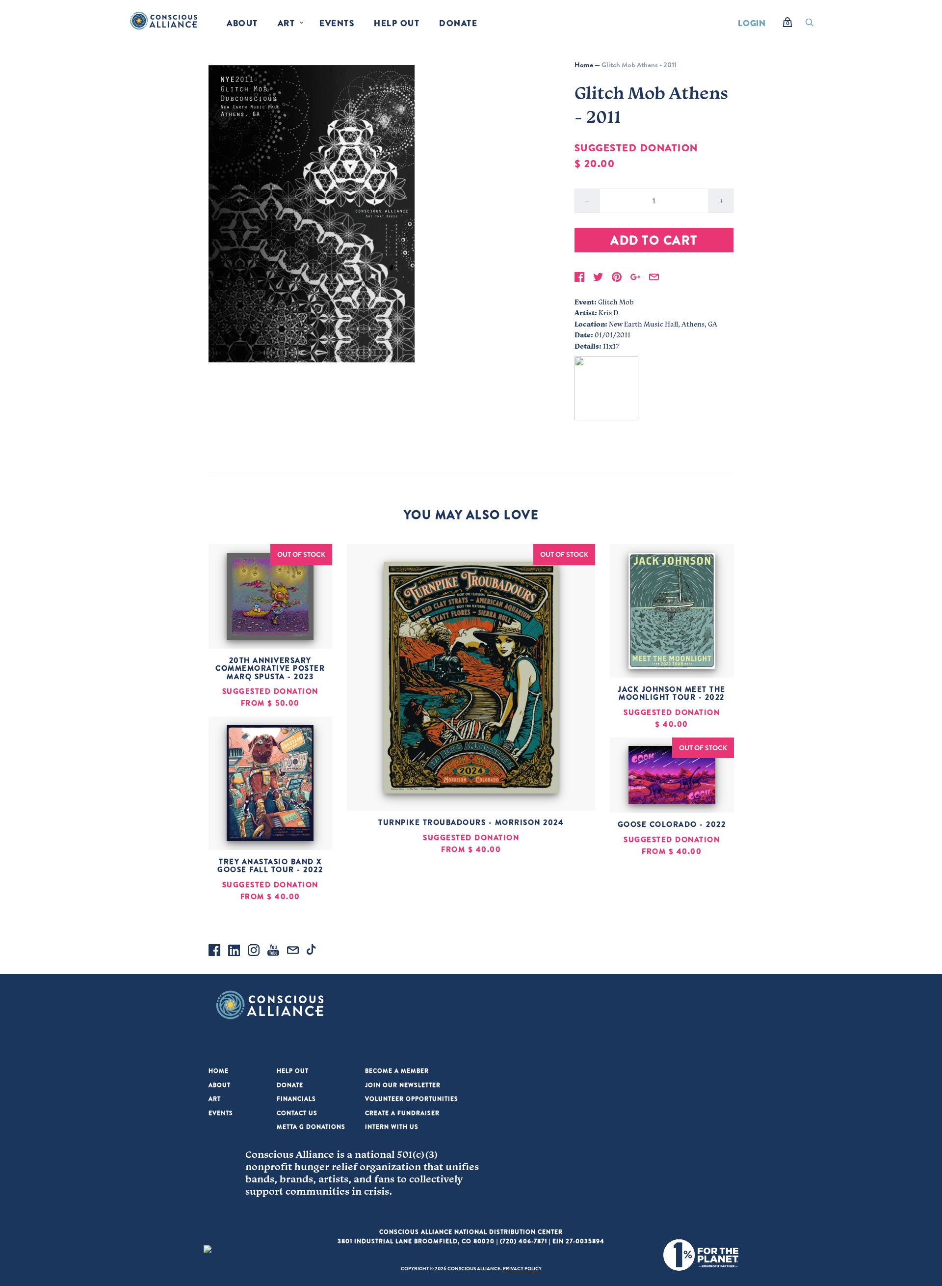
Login (752, 22)
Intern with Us (392, 1126)
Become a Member (397, 1071)
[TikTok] (312, 951)
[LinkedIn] (234, 951)
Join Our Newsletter (403, 1085)
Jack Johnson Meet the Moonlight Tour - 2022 (672, 693)
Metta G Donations (311, 1126)
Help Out (396, 22)
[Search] (809, 25)
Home (584, 65)
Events (336, 22)
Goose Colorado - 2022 (672, 824)
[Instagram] (254, 951)
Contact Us (297, 1113)
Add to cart (654, 239)
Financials (296, 1098)
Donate (458, 22)
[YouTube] (273, 951)
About (242, 22)
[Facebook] (214, 951)
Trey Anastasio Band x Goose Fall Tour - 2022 (270, 865)
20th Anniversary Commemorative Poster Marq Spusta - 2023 (270, 668)
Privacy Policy (522, 1268)
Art (286, 22)
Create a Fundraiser (402, 1113)
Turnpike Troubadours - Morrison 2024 (471, 822)
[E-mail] (293, 951)
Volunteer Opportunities (411, 1098)
